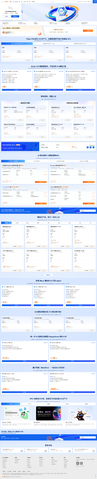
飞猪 (34, 473)
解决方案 (16, 1)
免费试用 (28, 461)
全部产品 (28, 459)
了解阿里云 (33, 1)
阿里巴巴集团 (4, 473)
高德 (42, 473)
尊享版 (67, 47)
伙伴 (27, 1)
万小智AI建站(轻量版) (6, 317)
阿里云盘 (61, 473)
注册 (91, 1)
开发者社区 (41, 462)
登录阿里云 (15, 16)
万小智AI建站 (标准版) (38, 317)
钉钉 (50, 473)
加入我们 (28, 471)
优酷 (48, 473)
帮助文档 (40, 461)
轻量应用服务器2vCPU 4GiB (55, 226)
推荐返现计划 (54, 464)
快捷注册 (6, 16)
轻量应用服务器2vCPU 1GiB (79, 124)
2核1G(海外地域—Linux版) (79, 250)
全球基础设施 (4, 461)
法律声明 (3, 471)
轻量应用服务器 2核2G (55, 107)
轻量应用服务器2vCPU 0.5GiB (56, 124)
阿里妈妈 (31, 473)
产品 (13, 1)
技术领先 (3, 462)
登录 (94, 1)
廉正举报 (14, 471)
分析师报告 (4, 467)
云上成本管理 (29, 467)
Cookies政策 (9, 471)
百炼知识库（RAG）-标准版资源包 (10, 107)
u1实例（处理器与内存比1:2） (7, 250)
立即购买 (40, 182)
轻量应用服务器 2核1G (30, 226)
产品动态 (28, 462)
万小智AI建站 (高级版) (70, 317)
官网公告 (65, 464)
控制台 (89, 1)
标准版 (3, 47)
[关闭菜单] (1, 1)
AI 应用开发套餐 (5, 187)
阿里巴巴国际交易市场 (24, 473)
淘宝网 (8, 473)
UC (44, 473)
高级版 (35, 47)
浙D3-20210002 (39, 474)
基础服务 (65, 459)
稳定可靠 (3, 464)
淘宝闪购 (65, 473)
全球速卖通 (18, 473)
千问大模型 (16, 461)
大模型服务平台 (17, 459)
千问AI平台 (12, 473)
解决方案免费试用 (54, 461)
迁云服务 (65, 462)
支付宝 (52, 473)
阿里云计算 (37, 473)
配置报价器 (29, 465)
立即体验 (60, 314)
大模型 (10, 1)
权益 (19, 1)
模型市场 (16, 462)
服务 (30, 1)
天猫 (15, 473)
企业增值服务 (66, 461)
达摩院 (55, 473)
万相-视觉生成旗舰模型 (30, 124)
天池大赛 (40, 464)
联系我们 (24, 471)
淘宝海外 (58, 473)
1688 (29, 473)
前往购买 (16, 89)
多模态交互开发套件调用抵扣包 (9, 124)
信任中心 (65, 467)
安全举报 (19, 471)
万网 (40, 473)
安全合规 (3, 465)
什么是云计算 (4, 459)
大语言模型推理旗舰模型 (30, 107)
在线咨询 (59, 401)
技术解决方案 (41, 459)
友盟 (46, 473)
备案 (86, 1)
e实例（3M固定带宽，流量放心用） (80, 107)
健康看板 (65, 465)
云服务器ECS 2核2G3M (78, 226)
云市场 (25, 1)
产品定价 (28, 464)
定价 (22, 1)
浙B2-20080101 (25, 474)
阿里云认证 (41, 465)
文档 (84, 1)
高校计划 (53, 462)
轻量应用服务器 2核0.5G (6, 226)
